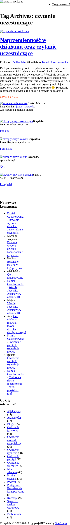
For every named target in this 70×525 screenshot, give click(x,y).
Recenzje (12, 497)
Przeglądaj (6, 184)
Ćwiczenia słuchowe (13, 464)
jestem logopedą (25, 106)
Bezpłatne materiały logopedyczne (15, 265)
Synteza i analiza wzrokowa (13, 504)
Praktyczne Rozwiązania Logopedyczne (15, 488)
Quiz (3, 166)
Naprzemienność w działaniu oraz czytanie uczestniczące (28, 46)
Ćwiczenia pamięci (13, 458)
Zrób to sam (14, 514)
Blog (10, 424)
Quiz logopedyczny (15, 276)
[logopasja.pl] (11, 1)
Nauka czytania (12, 477)
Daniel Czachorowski (15, 215)
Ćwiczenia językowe (13, 429)
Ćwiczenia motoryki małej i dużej (14, 440)
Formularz (6, 148)
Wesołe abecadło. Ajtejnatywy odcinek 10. (14, 292)
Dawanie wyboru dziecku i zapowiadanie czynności (15, 226)
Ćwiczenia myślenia (13, 451)
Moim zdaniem (12, 471)
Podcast (11, 481)
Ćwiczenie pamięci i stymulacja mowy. (14, 346)
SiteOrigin (61, 523)
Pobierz (4, 130)
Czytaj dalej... (9, 96)
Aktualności (14, 417)
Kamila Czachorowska (55, 62)
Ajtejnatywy (14, 411)
